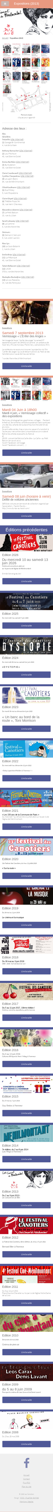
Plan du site (26, 1486)
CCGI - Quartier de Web (29, 1498)
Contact (26, 1479)
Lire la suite (26, 366)
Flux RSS (26, 1482)
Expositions (7, 328)
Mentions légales (26, 1501)
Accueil (5, 37)
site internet (17, 139)
